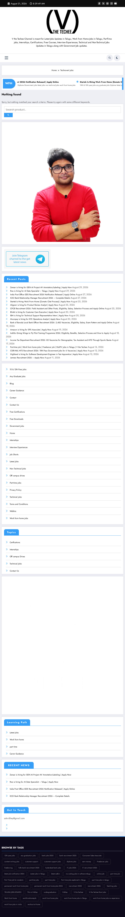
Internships (14, 440)
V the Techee (78, 892)
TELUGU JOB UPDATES (12, 892)
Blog (12, 383)
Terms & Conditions (18, 825)
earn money (86, 861)
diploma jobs (71, 861)
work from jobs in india (13, 904)
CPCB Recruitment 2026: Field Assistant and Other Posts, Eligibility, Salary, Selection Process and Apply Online (57, 308)
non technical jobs (40, 85)
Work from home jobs (19, 518)
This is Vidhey (32, 892)
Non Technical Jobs (18, 468)
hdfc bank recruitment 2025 (29, 868)
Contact (13, 397)
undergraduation (50, 892)
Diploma (101, 85)
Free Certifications (17, 411)
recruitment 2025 (75, 886)
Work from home (17, 739)
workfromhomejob (29, 898)
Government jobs (18, 85)
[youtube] (115, 3)
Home (12, 433)
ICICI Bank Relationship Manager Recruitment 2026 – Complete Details (40, 297)
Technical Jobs (16, 563)
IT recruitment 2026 (89, 868)
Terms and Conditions (19, 504)
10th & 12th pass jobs (75, 85)
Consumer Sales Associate (92, 855)
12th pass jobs (9, 855)
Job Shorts (14, 454)
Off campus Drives (17, 556)
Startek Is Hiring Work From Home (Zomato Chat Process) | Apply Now (40, 301)
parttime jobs (34, 880)
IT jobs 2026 (71, 868)
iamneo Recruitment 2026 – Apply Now (27, 357)
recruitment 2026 (94, 886)
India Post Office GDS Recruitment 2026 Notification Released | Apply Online (42, 294)
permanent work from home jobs (16, 886)
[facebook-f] (99, 3)
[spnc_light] (117, 58)
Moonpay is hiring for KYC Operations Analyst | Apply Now (35, 319)
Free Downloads (16, 419)
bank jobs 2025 (47, 855)
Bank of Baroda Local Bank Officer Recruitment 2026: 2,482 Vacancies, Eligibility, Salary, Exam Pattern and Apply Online (61, 322)
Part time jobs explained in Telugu (73, 880)
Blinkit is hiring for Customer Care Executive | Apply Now (34, 312)
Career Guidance (17, 390)
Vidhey (65, 892)
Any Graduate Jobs (17, 376)
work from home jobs (55, 85)
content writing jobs (11, 861)
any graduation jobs (28, 855)
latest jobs (28, 85)
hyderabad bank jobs (53, 868)
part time (13, 746)
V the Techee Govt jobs (97, 892)
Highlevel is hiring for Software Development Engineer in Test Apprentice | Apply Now (46, 354)
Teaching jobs (112, 886)
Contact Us (14, 404)
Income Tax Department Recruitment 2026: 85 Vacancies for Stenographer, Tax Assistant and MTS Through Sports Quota (60, 340)
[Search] (109, 57)
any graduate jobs (90, 85)
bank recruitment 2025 (67, 855)
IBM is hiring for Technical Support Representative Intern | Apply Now (39, 315)
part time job (115, 874)
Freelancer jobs (102, 861)
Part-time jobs (15, 482)
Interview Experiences (19, 447)
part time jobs (50, 880)
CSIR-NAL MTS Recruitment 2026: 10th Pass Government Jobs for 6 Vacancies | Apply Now (48, 350)
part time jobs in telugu (100, 880)
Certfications (15, 542)
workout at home (34, 904)
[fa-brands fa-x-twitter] (103, 3)
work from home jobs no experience (106, 898)
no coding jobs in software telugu (78, 874)
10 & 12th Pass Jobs (18, 369)
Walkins (13, 511)
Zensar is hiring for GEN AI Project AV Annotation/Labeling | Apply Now (41, 287)
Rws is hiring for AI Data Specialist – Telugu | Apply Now (34, 291)
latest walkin (55, 874)
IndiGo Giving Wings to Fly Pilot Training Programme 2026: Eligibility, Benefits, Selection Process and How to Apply (59, 333)
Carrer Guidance (17, 753)
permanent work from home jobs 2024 (48, 886)
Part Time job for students (13, 880)
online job (100, 874)
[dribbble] (107, 3)
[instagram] (111, 3)
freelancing (8, 868)
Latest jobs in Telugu (37, 874)
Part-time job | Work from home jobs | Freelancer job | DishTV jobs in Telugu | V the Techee (48, 347)
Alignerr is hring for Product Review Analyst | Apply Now (34, 304)
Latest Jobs (14, 461)
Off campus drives (17, 475)
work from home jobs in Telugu (75, 898)
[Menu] (6, 57)
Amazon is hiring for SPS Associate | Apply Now (30, 329)
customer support (31, 861)
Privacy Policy (15, 490)
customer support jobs (52, 861)
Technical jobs (16, 497)
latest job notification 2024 (14, 874)
